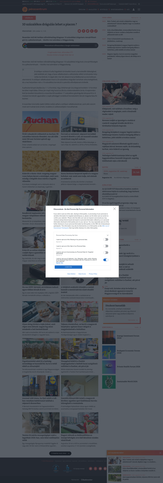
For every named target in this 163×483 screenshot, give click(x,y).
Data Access (82, 274)
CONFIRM (68, 267)
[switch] (105, 239)
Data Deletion (71, 274)
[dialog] (82, 241)
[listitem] (82, 235)
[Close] (115, 209)
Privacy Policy (93, 274)
